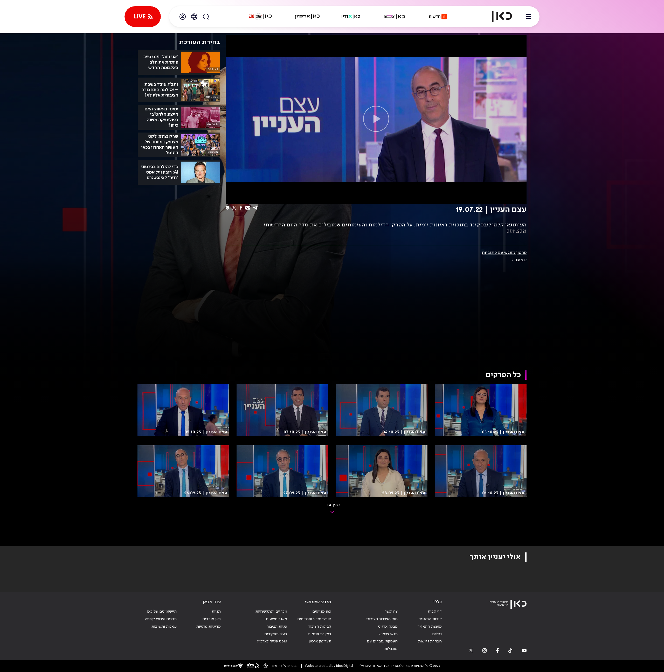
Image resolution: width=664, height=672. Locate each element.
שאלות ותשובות (164, 627)
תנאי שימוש (388, 634)
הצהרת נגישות (430, 641)
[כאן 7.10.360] (260, 16)
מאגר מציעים (276, 619)
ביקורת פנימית (319, 634)
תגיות (216, 611)
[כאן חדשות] (438, 16)
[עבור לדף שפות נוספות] (194, 16)
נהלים (437, 634)
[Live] (143, 16)
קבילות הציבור (319, 627)
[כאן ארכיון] (307, 16)
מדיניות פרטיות (208, 627)
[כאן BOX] (394, 16)
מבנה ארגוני (388, 627)
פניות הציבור (277, 627)
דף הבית (435, 611)
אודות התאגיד (430, 619)
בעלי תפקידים (275, 634)
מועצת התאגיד (429, 627)
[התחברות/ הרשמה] (182, 16)
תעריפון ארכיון (320, 641)
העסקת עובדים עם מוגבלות (382, 645)
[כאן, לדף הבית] (497, 16)
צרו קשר (391, 611)
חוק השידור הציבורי (382, 619)
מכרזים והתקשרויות (271, 611)
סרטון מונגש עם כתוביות (504, 252)
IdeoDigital (344, 666)
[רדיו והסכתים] (350, 16)
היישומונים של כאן (162, 611)
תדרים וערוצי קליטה (161, 619)
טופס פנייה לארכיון (272, 641)
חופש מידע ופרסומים (314, 619)
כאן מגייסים (321, 611)
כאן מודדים (211, 619)
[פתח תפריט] (528, 16)
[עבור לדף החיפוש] (206, 16)
